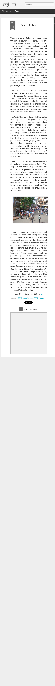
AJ (42, 293)
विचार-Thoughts (40, 298)
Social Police (28, 25)
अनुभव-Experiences (25, 298)
